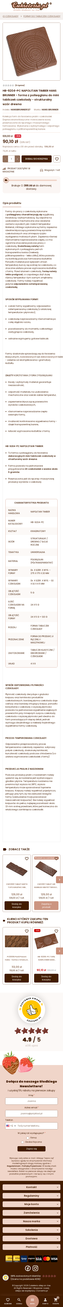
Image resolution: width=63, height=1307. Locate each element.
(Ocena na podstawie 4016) (25, 1279)
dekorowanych (49, 356)
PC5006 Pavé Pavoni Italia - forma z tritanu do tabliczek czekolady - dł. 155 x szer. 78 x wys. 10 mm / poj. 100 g (17, 958)
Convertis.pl (42, 1290)
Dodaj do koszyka (36, 158)
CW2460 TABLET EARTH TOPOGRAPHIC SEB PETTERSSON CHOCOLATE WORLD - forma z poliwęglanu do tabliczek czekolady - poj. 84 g (17, 886)
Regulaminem (13, 1166)
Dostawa (31, 1238)
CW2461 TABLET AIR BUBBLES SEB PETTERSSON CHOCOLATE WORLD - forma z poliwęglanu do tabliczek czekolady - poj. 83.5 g (46, 886)
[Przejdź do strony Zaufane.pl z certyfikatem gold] (31, 1009)
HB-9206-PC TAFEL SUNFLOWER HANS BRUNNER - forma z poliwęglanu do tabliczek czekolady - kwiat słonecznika (46, 958)
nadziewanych (28, 356)
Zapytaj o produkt (46, 905)
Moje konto (31, 1204)
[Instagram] (35, 1268)
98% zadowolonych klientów (26, 1275)
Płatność (31, 1247)
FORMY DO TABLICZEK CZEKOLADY (41, 16)
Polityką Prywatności (31, 1166)
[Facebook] (27, 1268)
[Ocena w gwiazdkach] (32, 1031)
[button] (45, 1301)
